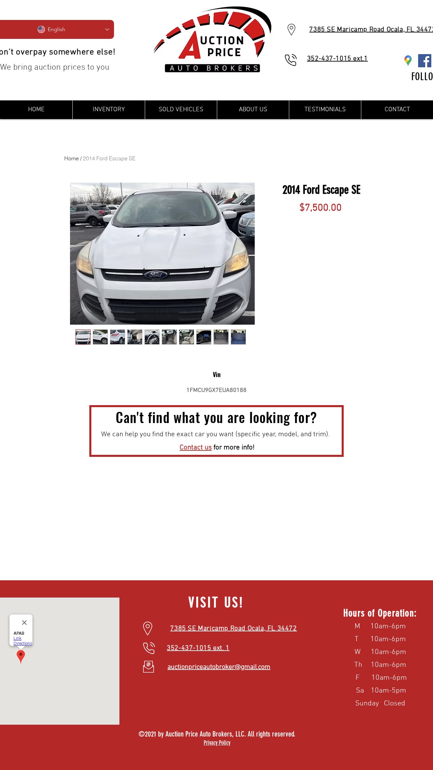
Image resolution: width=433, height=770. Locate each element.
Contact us (196, 447)
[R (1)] (408, 60)
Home (71, 158)
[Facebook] (424, 60)
